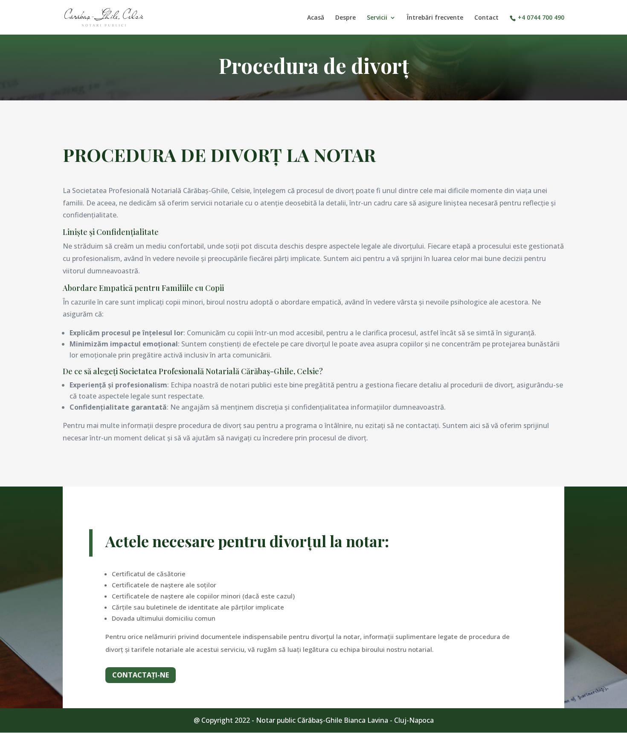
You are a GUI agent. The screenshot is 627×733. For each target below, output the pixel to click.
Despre (345, 18)
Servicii (377, 18)
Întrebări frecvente (435, 18)
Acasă (315, 18)
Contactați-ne (140, 675)
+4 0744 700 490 (541, 17)
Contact (486, 18)
